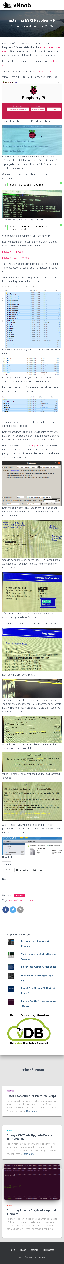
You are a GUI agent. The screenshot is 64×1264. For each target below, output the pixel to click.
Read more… (32, 1111)
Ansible (10, 1130)
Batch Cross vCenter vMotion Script (38, 967)
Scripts (34, 1250)
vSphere (19, 895)
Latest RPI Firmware (13, 251)
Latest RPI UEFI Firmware (15, 257)
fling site (35, 445)
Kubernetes (48, 1250)
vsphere (29, 900)
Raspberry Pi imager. (43, 71)
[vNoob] (18, 5)
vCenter (11, 1091)
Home (12, 1250)
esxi (10, 900)
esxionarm (19, 900)
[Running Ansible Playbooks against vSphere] (32, 1182)
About (23, 1250)
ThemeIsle (42, 1257)
